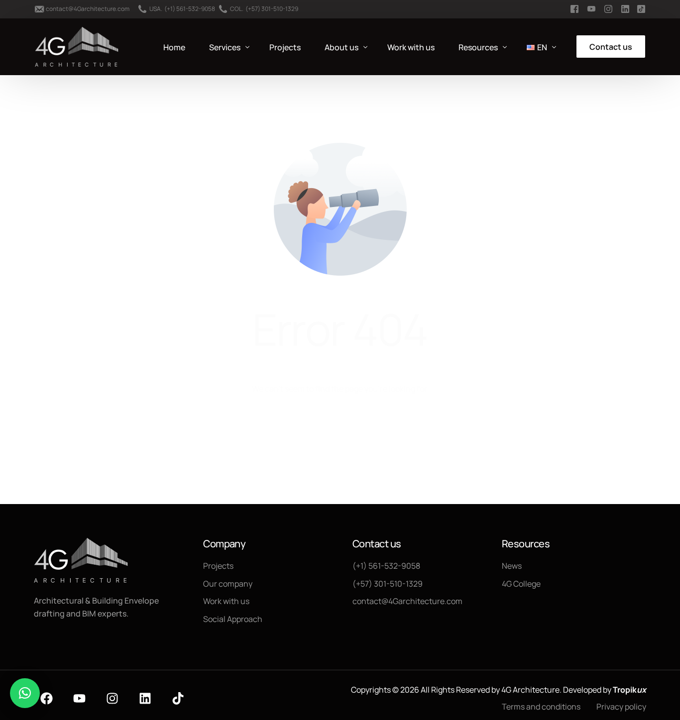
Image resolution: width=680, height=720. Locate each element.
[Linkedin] (144, 698)
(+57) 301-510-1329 (271, 9)
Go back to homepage (340, 429)
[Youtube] (79, 698)
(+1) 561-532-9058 (189, 9)
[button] (25, 693)
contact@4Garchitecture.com (87, 9)
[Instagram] (112, 698)
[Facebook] (46, 698)
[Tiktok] (177, 698)
